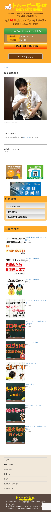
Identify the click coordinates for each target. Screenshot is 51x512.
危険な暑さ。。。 (32, 384)
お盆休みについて (32, 363)
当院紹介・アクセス (11, 484)
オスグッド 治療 (31, 342)
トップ (6, 460)
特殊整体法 (12, 211)
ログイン (26, 137)
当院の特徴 (8, 469)
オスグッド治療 (14, 206)
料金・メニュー (9, 474)
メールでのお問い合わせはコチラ (24, 31)
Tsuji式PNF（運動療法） (18, 217)
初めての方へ (9, 464)
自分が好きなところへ (34, 405)
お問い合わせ (9, 488)
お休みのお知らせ (32, 258)
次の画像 (6, 67)
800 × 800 (14, 122)
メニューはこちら (25, 56)
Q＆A (6, 479)
